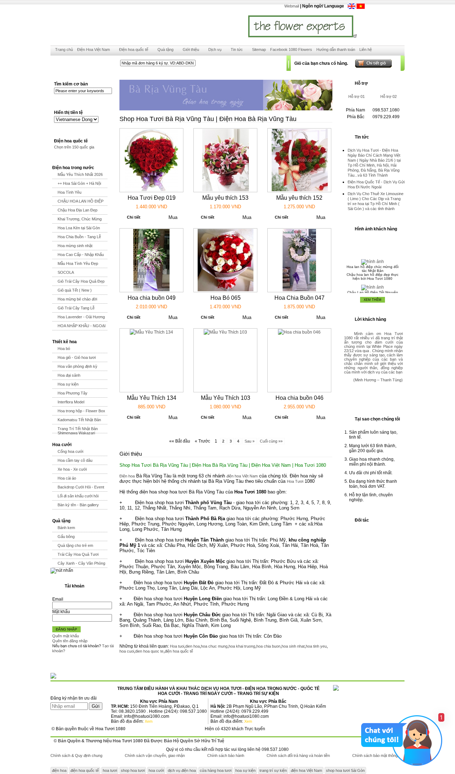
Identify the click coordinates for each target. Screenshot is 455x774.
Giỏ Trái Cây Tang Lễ (76, 308)
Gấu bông (66, 536)
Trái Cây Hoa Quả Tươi (78, 554)
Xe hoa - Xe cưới (72, 469)
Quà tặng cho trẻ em (75, 545)
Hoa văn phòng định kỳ (77, 366)
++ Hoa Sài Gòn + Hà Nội (79, 183)
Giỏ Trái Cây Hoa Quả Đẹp (81, 281)
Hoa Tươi (295, 481)
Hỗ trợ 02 (388, 96)
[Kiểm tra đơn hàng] (214, 63)
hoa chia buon (268, 646)
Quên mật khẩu (65, 636)
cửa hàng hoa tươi (215, 770)
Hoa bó (64, 348)
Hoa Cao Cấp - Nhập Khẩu (81, 254)
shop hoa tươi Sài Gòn (345, 770)
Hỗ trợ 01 (356, 96)
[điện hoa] (361, 7)
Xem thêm (372, 300)
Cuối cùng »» (271, 441)
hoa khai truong (242, 646)
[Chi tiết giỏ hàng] (366, 63)
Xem (148, 721)
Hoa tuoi (177, 646)
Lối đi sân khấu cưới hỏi (78, 496)
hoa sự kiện (245, 770)
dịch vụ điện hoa (182, 770)
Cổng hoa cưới (70, 451)
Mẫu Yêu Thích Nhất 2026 (80, 174)
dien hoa (192, 646)
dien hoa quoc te (149, 651)
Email (57, 599)
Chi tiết (133, 217)
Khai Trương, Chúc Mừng (80, 219)
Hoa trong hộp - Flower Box (81, 411)
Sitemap (259, 49)
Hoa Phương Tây (72, 393)
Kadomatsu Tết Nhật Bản (79, 420)
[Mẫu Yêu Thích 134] (151, 332)
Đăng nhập (66, 629)
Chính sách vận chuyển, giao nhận (155, 755)
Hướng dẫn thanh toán (335, 49)
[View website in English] (352, 7)
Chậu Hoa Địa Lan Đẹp (77, 210)
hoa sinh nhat (293, 646)
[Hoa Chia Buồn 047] (299, 290)
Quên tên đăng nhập (69, 641)
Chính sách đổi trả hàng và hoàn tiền (298, 755)
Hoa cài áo (67, 478)
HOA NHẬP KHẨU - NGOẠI (82, 326)
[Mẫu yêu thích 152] (299, 190)
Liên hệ (365, 49)
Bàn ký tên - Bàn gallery (78, 505)
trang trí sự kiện (273, 770)
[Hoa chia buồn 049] (151, 290)
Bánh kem (66, 527)
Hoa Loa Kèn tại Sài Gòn (79, 228)
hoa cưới (156, 770)
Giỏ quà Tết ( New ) (75, 290)
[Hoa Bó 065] (225, 290)
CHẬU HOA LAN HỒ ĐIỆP (80, 201)
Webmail (291, 6)
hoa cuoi (126, 651)
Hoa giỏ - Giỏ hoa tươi (77, 357)
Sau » (250, 441)
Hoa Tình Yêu (69, 192)
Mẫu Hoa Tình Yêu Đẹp (78, 263)
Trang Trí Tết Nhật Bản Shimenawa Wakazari (78, 431)
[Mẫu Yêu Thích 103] (225, 332)
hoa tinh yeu (316, 646)
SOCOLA (66, 272)
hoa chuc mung (214, 646)
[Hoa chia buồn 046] (299, 332)
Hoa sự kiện (68, 384)
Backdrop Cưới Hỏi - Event (81, 487)
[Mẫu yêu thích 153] (225, 190)
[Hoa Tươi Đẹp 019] (151, 190)
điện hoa (59, 770)
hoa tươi (110, 770)
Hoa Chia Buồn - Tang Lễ (79, 237)
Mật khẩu (61, 611)
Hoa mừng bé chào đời (77, 299)
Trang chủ (64, 49)
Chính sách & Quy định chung (76, 755)
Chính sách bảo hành (225, 755)
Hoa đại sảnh (69, 375)
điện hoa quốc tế (179, 651)
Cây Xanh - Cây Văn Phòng (81, 563)
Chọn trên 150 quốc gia (74, 147)
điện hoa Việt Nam (242, 476)
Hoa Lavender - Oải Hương (81, 317)
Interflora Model (71, 402)
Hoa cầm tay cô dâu (75, 460)
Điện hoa (127, 476)
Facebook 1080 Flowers (291, 49)
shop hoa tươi (133, 770)
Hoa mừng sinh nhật (75, 246)
